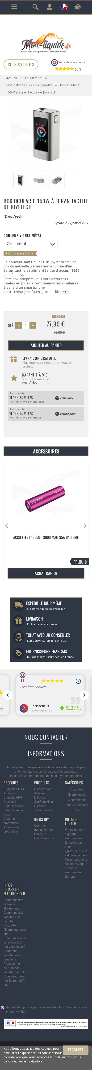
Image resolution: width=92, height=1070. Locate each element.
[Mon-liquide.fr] (46, 42)
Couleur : (23, 235)
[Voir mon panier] (78, 7)
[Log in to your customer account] (49, 7)
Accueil (12, 78)
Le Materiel (33, 78)
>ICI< (66, 291)
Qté (10, 325)
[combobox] (31, 244)
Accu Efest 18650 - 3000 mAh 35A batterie (46, 537)
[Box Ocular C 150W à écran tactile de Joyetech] (20, 180)
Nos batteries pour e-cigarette (29, 85)
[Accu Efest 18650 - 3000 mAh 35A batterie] (46, 496)
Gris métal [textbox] (16, 243)
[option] (46, 522)
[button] (85, 526)
